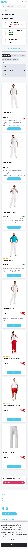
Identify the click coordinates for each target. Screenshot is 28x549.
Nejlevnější (15, 55)
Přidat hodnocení (8, 482)
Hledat (24, 6)
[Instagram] (6, 508)
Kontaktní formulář (9, 513)
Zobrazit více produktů (14, 48)
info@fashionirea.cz (9, 497)
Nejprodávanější (6, 59)
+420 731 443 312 (9, 501)
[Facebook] (3, 508)
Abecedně (15, 59)
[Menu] (26, 2)
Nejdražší (22, 55)
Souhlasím (14, 545)
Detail (14, 128)
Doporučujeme (6, 55)
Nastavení (14, 540)
